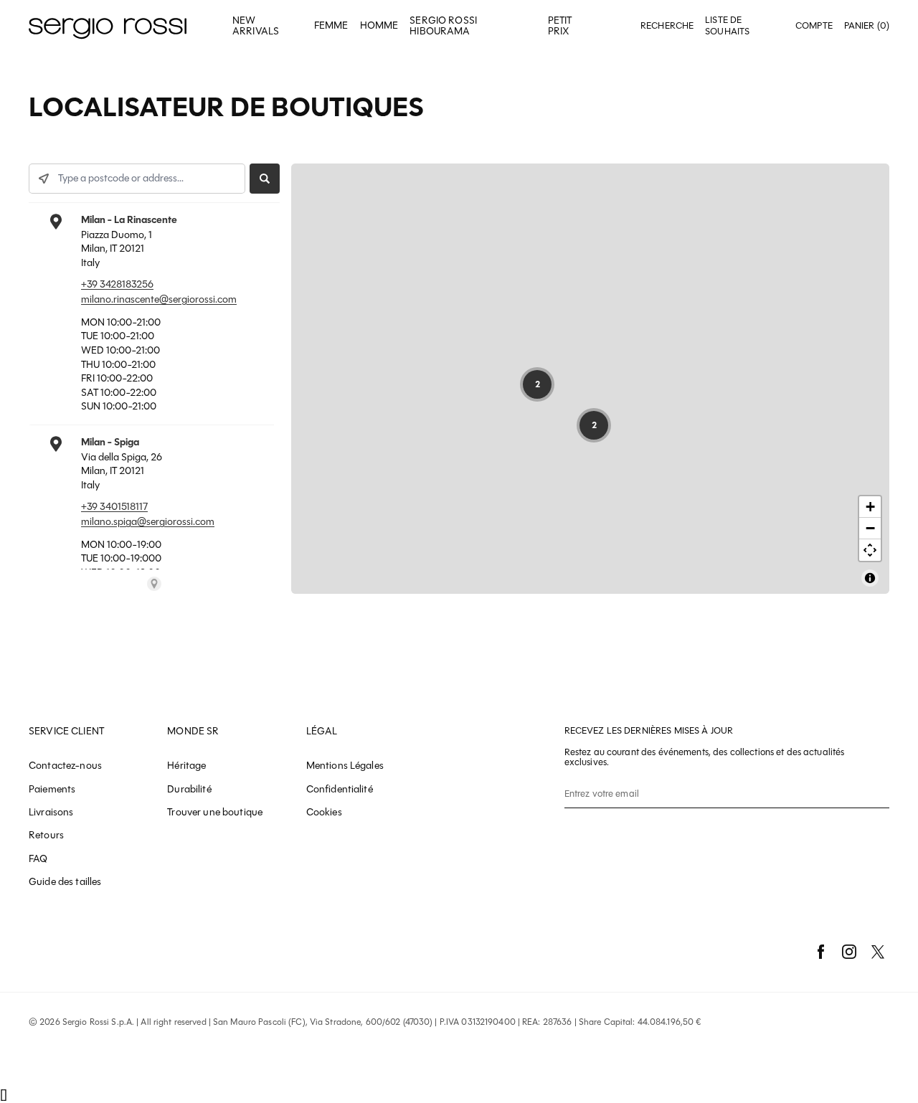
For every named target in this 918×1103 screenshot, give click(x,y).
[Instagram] (849, 951)
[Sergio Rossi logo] (107, 26)
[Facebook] (820, 951)
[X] (877, 951)
